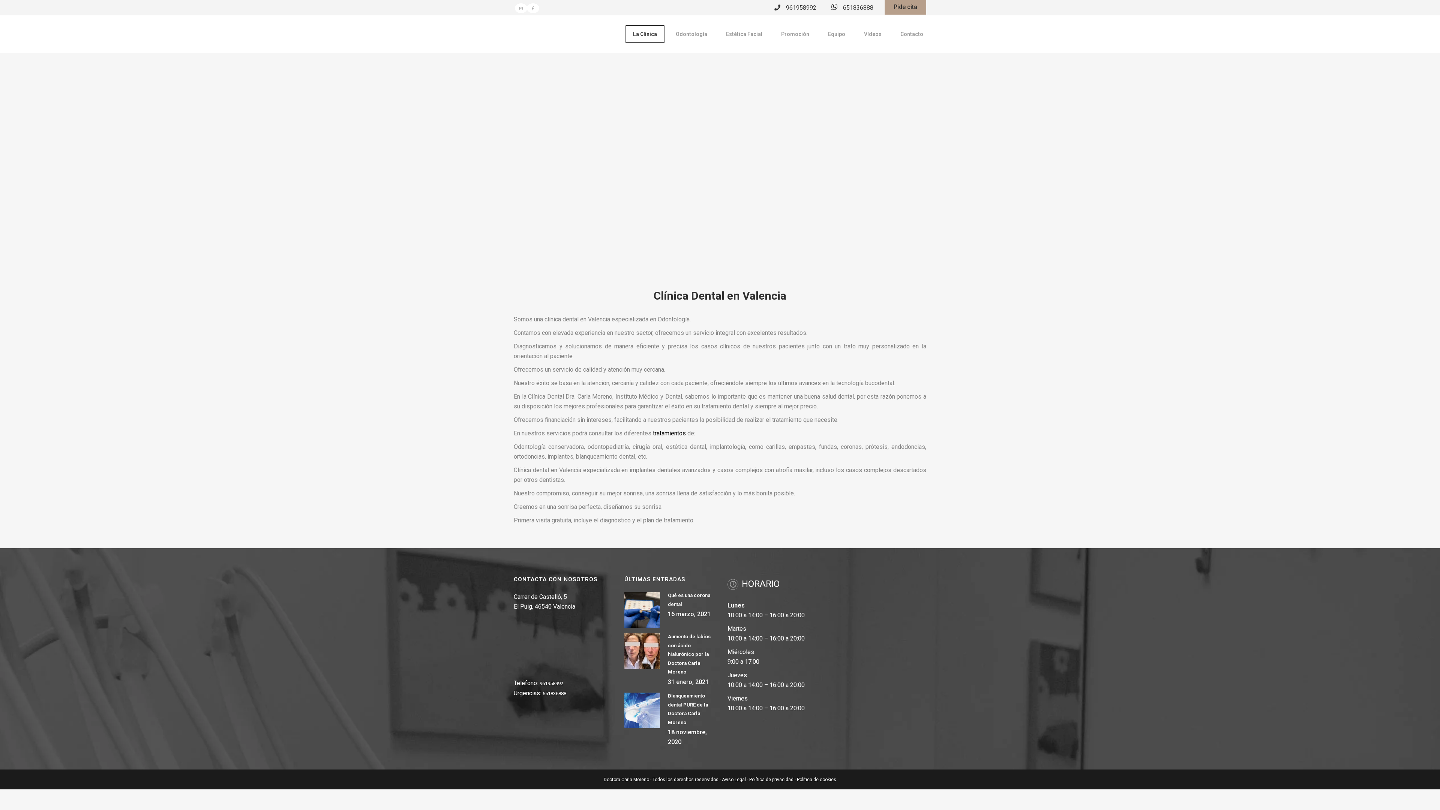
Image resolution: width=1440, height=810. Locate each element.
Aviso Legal (734, 779)
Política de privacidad (771, 779)
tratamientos (669, 433)
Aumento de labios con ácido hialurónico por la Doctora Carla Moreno (689, 654)
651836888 (858, 7)
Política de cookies (816, 779)
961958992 (801, 7)
